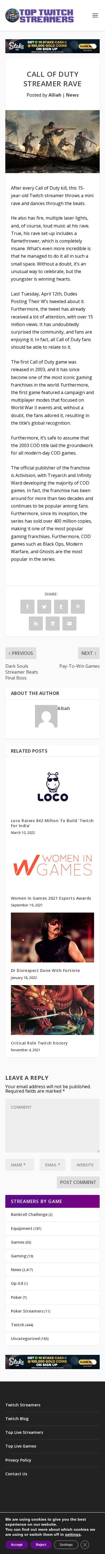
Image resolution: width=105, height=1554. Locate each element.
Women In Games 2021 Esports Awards (51, 898)
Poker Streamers (27, 1311)
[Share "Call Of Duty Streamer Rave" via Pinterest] (77, 606)
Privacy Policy (18, 1460)
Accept (16, 1545)
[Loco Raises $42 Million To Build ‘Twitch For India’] (52, 787)
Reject (41, 1545)
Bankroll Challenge (29, 1214)
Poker (16, 1297)
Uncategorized (25, 1338)
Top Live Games (20, 1446)
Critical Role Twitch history (39, 1043)
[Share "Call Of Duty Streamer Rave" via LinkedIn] (35, 623)
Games (17, 1242)
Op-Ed (17, 1283)
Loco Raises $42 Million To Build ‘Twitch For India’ (52, 823)
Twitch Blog (17, 1418)
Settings (66, 1545)
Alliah (54, 95)
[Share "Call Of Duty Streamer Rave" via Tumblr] (61, 606)
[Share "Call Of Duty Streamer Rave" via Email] (69, 623)
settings (73, 1534)
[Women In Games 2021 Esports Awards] (52, 865)
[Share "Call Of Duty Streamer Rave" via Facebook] (27, 606)
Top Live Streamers (24, 1432)
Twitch (17, 1324)
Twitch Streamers (22, 1405)
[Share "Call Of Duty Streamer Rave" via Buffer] (52, 623)
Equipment (21, 1228)
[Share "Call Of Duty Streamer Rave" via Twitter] (44, 606)
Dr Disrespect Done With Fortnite (45, 970)
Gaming (18, 1255)
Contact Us (16, 1473)
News (72, 95)
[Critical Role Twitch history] (52, 1010)
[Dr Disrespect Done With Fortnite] (52, 938)
